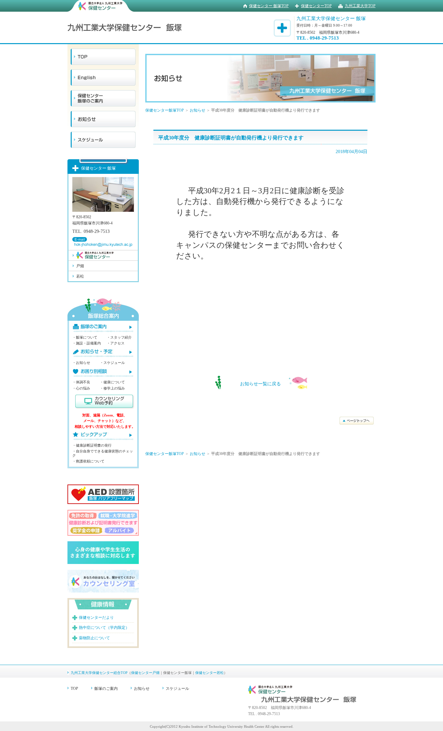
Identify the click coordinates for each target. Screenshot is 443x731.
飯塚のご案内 (106, 688)
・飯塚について (84, 337)
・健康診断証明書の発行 (92, 445)
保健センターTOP (316, 6)
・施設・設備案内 (86, 343)
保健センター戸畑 (145, 673)
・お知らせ (81, 363)
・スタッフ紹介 (119, 337)
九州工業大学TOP (360, 6)
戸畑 (80, 266)
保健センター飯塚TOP (164, 110)
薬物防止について (94, 638)
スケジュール (177, 688)
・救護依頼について (88, 461)
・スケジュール (112, 363)
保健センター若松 (209, 673)
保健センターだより (96, 617)
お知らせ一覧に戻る (260, 383)
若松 (80, 276)
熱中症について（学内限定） (104, 627)
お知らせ (197, 110)
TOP (74, 688)
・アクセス (116, 343)
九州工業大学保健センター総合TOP (99, 673)
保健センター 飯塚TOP (269, 6)
